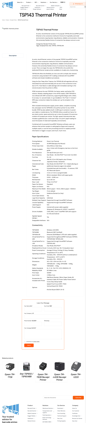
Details (10, 366)
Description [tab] (13, 55)
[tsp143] (10, 29)
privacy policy (36, 341)
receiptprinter (44, 45)
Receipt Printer (13, 20)
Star (54, 44)
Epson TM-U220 (76, 375)
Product (7, 20)
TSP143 (54, 45)
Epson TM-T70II (10, 375)
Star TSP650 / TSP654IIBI (26, 375)
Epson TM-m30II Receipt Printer (59, 377)
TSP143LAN (60, 45)
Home (3, 20)
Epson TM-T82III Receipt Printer (43, 377)
